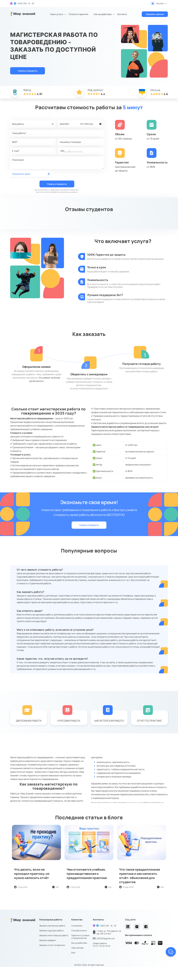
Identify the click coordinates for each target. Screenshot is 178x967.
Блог (73, 952)
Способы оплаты (79, 930)
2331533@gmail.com (106, 938)
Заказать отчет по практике (52, 945)
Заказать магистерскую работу (53, 935)
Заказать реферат (47, 940)
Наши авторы (77, 947)
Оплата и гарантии (78, 14)
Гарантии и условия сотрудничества (80, 936)
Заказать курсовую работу (51, 930)
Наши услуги (56, 14)
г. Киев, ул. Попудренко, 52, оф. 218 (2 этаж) (109, 932)
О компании (76, 925)
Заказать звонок (155, 14)
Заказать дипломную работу (52, 925)
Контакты (122, 14)
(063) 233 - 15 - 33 (108, 925)
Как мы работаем (103, 14)
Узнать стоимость (27, 70)
